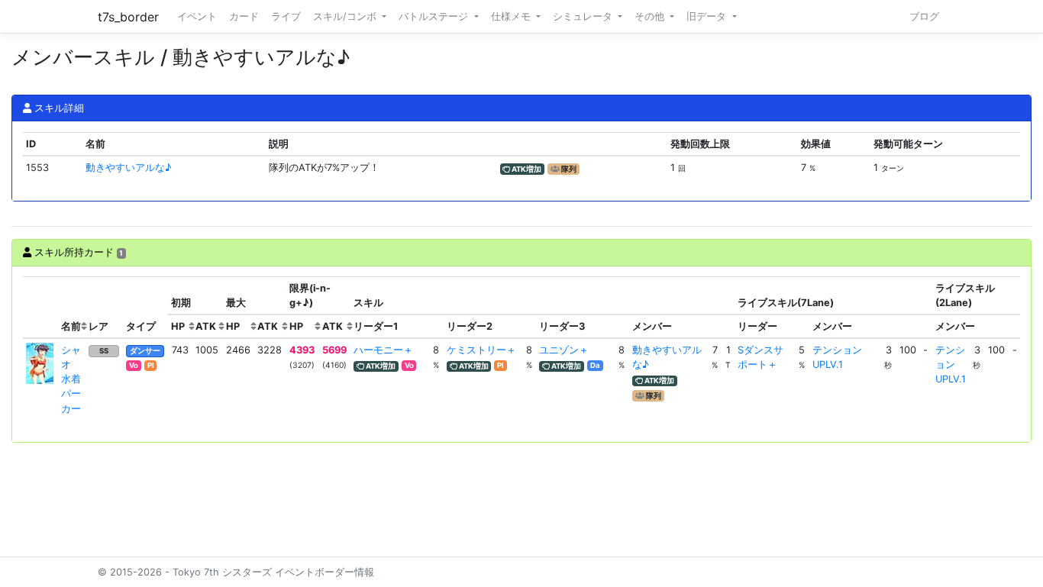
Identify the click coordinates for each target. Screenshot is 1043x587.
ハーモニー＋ (383, 350)
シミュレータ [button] (584, 16)
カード (244, 16)
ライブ (286, 16)
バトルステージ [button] (435, 16)
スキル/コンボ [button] (346, 16)
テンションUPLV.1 (950, 364)
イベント (197, 16)
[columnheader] (40, 307)
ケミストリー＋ (481, 350)
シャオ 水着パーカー (71, 379)
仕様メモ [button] (512, 16)
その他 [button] (651, 16)
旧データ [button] (707, 16)
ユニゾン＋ (564, 350)
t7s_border (128, 16)
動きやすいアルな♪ (129, 167)
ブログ (924, 16)
